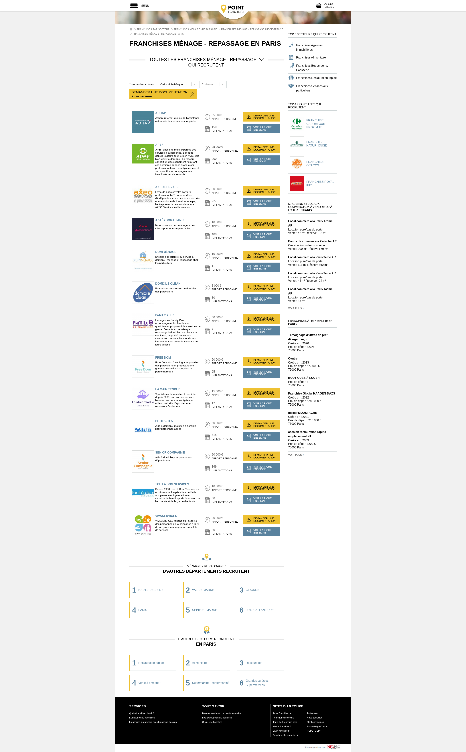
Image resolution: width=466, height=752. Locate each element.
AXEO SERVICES (167, 187)
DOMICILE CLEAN (168, 283)
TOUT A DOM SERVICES (172, 484)
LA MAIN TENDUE (167, 389)
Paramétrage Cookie (317, 726)
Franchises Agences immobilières (309, 47)
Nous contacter (314, 717)
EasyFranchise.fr (281, 731)
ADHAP (160, 113)
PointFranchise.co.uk (283, 717)
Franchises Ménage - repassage (195, 29)
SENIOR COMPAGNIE (170, 452)
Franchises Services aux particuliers (312, 88)
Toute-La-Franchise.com (285, 722)
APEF (159, 144)
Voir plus (295, 308)
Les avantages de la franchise (217, 717)
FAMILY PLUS (165, 315)
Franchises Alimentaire (311, 57)
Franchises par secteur (153, 29)
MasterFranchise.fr (282, 726)
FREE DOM (163, 357)
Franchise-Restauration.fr (285, 735)
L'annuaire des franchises (142, 717)
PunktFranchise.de (282, 713)
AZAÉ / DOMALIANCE (170, 220)
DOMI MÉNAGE (165, 251)
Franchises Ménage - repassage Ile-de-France (252, 29)
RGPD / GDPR (314, 731)
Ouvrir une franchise (212, 722)
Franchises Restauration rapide (316, 77)
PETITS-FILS (164, 421)
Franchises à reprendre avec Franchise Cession (153, 722)
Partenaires (312, 713)
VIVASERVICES (166, 515)
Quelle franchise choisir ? (141, 713)
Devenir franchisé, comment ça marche (221, 713)
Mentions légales (315, 722)
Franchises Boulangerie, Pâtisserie (312, 68)
